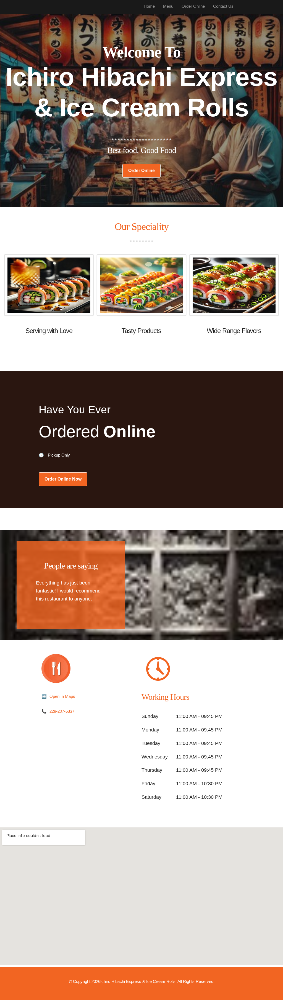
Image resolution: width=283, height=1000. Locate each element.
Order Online (141, 170)
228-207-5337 (61, 711)
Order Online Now (63, 479)
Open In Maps (62, 696)
